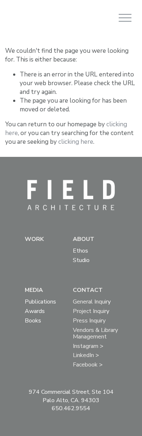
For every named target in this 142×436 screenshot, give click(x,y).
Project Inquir (89, 311)
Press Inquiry (89, 321)
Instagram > (88, 346)
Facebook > (88, 365)
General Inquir (90, 302)
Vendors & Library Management (95, 334)
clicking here (75, 142)
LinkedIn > (86, 355)
